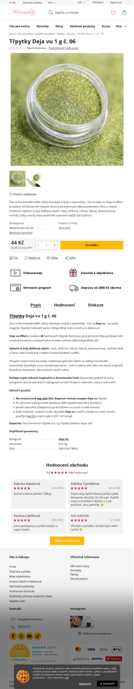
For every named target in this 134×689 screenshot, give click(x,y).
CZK (79, 2)
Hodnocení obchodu (22, 591)
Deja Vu (64, 439)
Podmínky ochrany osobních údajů (30, 596)
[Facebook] (13, 636)
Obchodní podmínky (21, 586)
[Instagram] (21, 636)
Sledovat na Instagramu (97, 633)
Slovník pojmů (79, 578)
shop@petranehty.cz (30, 619)
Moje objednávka (19, 576)
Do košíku (91, 245)
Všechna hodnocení (67, 541)
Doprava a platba (32, 2)
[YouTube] (29, 636)
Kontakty (75, 570)
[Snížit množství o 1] (38, 245)
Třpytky (17, 316)
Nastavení (85, 683)
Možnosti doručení (21, 233)
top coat (42, 398)
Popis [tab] (36, 305)
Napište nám (17, 601)
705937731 (24, 627)
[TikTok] (37, 636)
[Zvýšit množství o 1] (54, 245)
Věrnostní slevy (79, 566)
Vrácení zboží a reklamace (25, 581)
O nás (12, 2)
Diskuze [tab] (95, 305)
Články (74, 574)
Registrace (116, 2)
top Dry (31, 416)
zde (67, 677)
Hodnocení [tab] (64, 305)
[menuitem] (19, 26)
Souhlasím (109, 683)
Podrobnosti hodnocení (63, 48)
